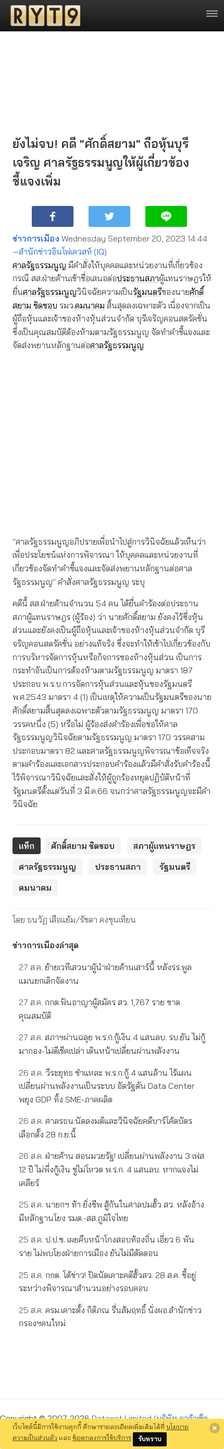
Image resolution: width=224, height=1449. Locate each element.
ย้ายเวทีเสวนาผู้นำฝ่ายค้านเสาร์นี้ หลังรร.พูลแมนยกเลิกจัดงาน (105, 974)
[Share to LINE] (166, 216)
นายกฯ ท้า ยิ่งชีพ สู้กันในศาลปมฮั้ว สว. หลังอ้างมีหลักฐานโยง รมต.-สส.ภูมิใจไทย (111, 1211)
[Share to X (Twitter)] (109, 216)
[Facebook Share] (52, 216)
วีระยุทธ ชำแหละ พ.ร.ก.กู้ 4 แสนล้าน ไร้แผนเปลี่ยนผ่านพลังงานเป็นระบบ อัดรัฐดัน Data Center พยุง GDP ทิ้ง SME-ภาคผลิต (106, 1086)
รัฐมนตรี (147, 291)
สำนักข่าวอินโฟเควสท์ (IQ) (63, 251)
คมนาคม (90, 305)
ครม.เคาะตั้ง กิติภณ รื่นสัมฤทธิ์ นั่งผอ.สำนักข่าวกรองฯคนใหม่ (110, 1317)
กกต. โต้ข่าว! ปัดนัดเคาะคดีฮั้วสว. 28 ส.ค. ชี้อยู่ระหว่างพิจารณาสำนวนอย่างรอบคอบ (107, 1282)
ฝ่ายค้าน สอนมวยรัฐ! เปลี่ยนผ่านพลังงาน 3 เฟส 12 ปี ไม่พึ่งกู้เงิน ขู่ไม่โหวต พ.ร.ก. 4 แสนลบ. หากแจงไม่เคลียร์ (111, 1169)
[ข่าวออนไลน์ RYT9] (42, 15)
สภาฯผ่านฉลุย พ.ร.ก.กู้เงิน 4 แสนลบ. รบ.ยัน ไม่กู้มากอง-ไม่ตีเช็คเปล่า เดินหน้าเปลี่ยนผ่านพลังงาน (112, 1044)
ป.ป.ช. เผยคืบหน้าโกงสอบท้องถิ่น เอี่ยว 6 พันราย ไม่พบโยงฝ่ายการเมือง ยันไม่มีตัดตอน (106, 1246)
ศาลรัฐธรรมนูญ (39, 265)
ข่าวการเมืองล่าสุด (46, 945)
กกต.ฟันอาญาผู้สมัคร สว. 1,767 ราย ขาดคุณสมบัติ (99, 1009)
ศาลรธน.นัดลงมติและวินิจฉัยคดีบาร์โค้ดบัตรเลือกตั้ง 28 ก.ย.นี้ (105, 1128)
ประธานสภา (138, 278)
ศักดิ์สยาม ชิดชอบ (83, 846)
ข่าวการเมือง (36, 238)
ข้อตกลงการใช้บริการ (101, 1437)
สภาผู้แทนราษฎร (164, 846)
